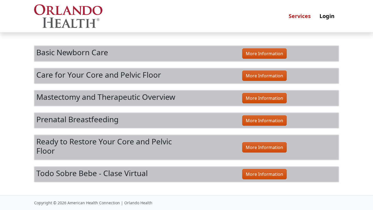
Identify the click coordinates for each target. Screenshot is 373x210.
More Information (264, 54)
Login (326, 16)
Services (300, 16)
